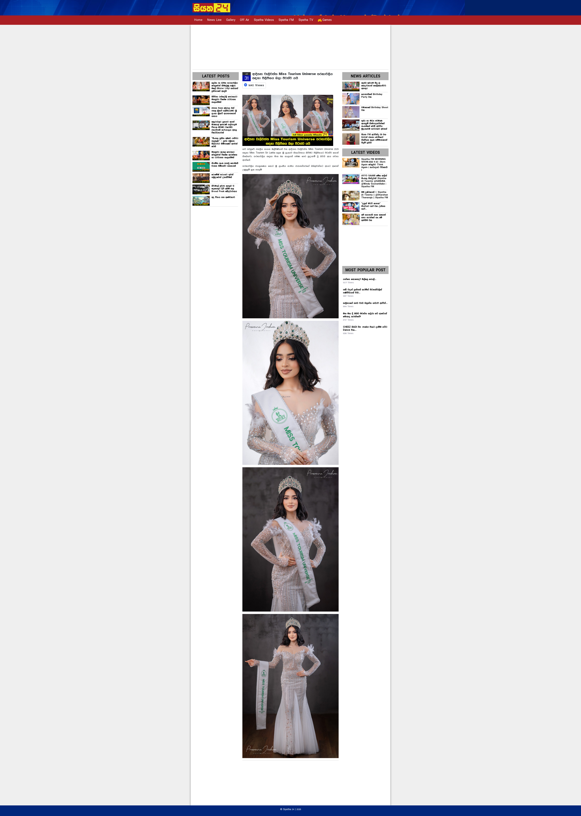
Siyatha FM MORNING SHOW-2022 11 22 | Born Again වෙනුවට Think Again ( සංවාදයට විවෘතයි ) (374, 164)
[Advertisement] (283, 46)
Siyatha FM (286, 20)
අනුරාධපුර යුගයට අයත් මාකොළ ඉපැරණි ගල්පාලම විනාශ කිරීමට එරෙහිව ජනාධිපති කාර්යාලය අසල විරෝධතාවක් (224, 127)
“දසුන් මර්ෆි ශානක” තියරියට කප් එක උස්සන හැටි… (373, 206)
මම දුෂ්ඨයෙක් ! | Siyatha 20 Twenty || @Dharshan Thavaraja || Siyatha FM (374, 195)
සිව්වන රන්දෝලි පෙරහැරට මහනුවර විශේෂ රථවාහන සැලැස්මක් (224, 99)
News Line (214, 20)
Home (198, 20)
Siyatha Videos (264, 20)
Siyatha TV (306, 20)
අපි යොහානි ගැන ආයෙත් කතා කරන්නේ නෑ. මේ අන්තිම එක (373, 218)
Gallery (230, 20)
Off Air (244, 20)
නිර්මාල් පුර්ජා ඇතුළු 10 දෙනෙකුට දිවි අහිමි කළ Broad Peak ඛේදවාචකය (224, 189)
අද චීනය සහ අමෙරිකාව (223, 197)
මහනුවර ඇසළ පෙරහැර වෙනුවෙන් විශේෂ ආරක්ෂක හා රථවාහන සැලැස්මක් (224, 155)
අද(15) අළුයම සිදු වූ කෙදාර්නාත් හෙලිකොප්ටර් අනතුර (373, 86)
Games (327, 20)
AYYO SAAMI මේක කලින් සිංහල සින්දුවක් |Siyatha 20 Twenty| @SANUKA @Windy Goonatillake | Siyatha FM (374, 181)
